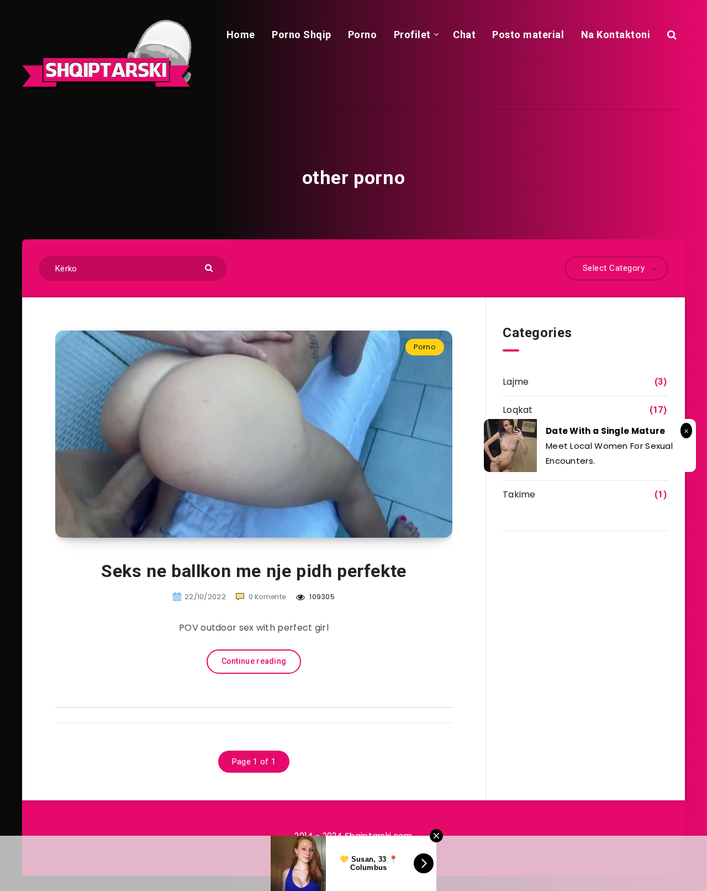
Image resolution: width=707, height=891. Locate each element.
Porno (362, 34)
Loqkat (518, 409)
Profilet (412, 34)
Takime (519, 494)
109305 (321, 596)
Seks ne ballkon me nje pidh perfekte (254, 570)
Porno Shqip (301, 34)
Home (240, 34)
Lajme (516, 381)
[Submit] (210, 267)
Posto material (528, 34)
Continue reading (254, 661)
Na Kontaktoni (616, 34)
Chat (464, 34)
